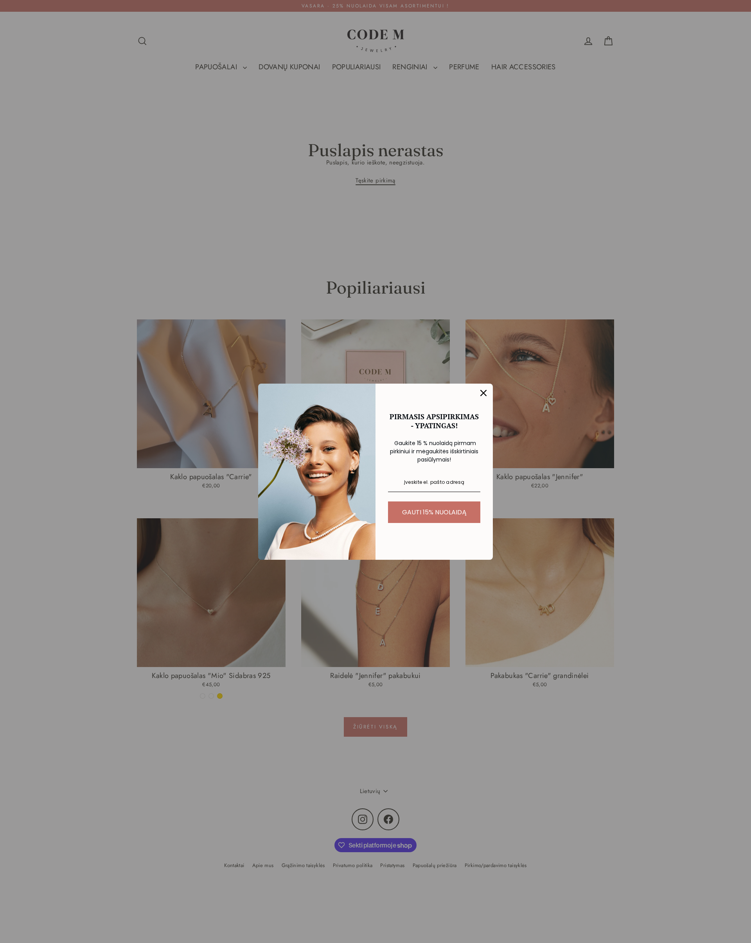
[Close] (483, 393)
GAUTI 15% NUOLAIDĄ (434, 512)
